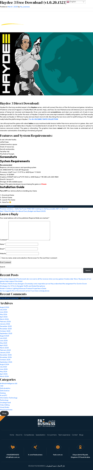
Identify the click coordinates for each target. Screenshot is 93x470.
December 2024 (6, 355)
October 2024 (5, 360)
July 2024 (3, 367)
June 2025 (4, 341)
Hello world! (25, 298)
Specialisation (40, 435)
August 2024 (4, 364)
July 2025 (3, 338)
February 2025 (5, 350)
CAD (1, 386)
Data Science (4, 391)
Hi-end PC (10, 206)
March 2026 (4, 319)
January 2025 (5, 352)
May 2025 (3, 343)
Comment (4, 240)
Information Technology (8, 398)
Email (2, 249)
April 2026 (3, 317)
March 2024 (4, 376)
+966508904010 (12, 455)
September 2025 (6, 333)
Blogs (81, 435)
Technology (4, 400)
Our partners (52, 435)
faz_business (25, 7)
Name (2, 244)
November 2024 (6, 357)
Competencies (29, 435)
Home (12, 435)
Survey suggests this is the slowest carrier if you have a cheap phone (24, 291)
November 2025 (6, 329)
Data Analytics (5, 388)
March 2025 (4, 348)
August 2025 (4, 336)
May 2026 (3, 314)
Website (3, 253)
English (72, 2)
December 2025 (6, 326)
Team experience (64, 435)
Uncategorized (5, 402)
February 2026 (5, 322)
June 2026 (4, 312)
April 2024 (3, 374)
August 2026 (4, 307)
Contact (75, 435)
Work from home (6, 410)
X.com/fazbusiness (35, 455)
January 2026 (5, 324)
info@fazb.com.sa (13, 457)
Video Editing (5, 405)
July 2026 (3, 310)
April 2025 (3, 345)
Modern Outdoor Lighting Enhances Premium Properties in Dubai (23, 288)
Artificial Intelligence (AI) (8, 383)
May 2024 (3, 372)
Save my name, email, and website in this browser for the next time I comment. (29, 258)
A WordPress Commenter (9, 298)
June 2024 (4, 369)
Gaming (3, 393)
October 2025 (5, 331)
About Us (19, 435)
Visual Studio (4, 407)
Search (2, 267)
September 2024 (6, 362)
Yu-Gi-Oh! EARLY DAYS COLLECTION (43, 119)
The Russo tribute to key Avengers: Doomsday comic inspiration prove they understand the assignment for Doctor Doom (43, 284)
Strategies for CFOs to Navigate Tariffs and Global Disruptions (22, 286)
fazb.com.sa (57, 455)
